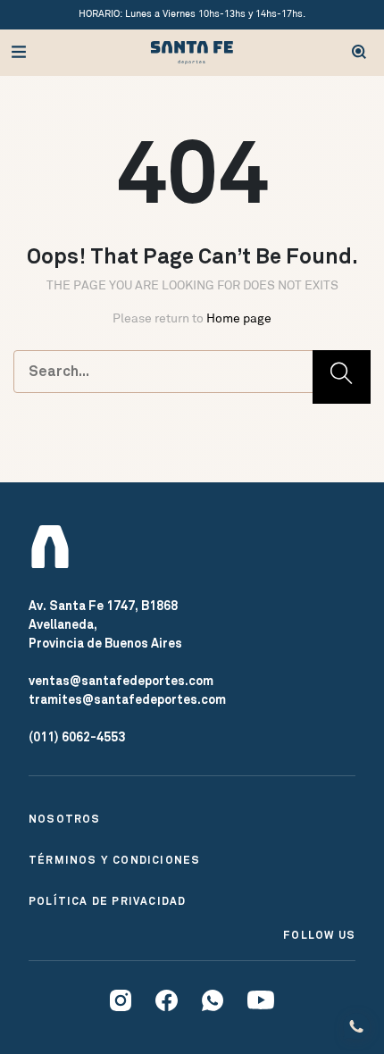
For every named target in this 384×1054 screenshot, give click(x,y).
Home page (238, 318)
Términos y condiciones (114, 860)
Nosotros (65, 819)
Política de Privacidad (107, 901)
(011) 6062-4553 (77, 737)
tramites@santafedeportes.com (127, 699)
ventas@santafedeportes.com (121, 681)
